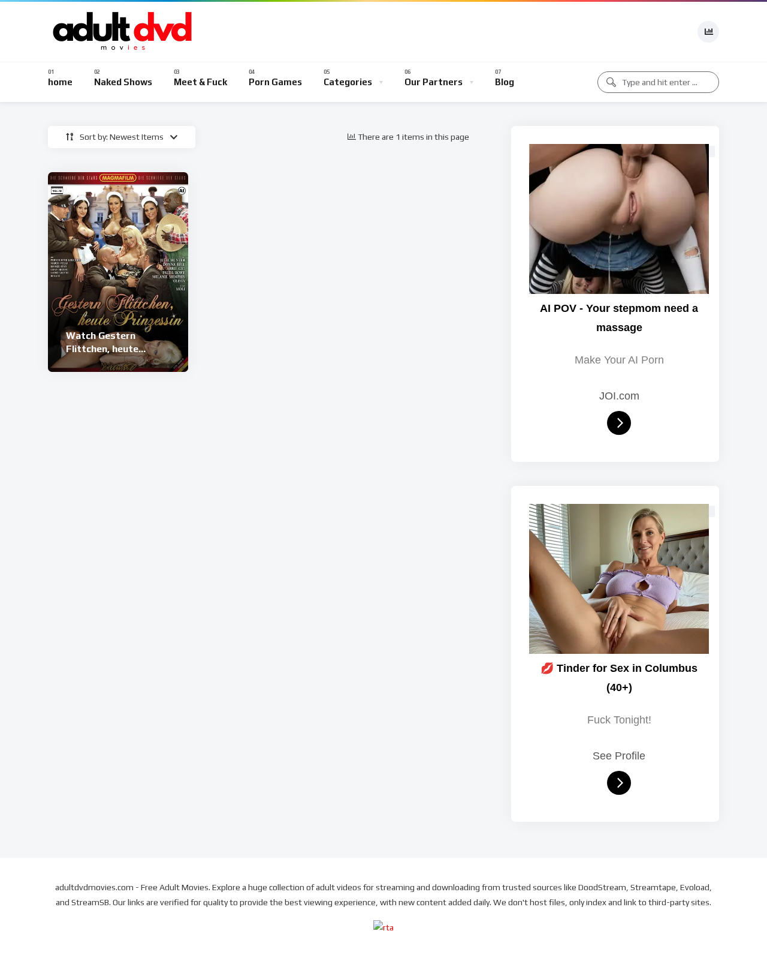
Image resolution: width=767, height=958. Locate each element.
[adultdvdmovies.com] (123, 32)
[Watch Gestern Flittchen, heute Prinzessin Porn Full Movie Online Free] (118, 272)
